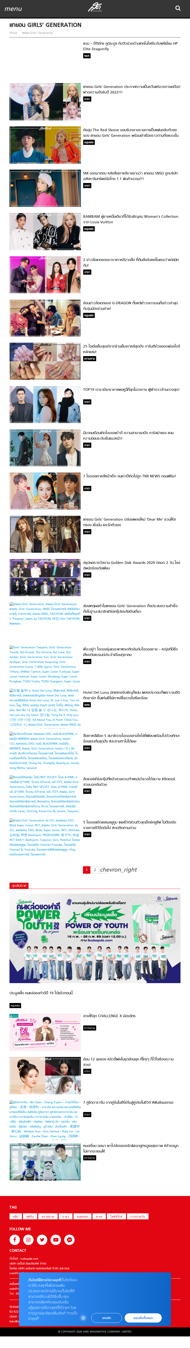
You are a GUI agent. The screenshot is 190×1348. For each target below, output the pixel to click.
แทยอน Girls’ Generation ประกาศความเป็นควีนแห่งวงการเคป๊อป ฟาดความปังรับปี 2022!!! (131, 90)
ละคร (99, 1216)
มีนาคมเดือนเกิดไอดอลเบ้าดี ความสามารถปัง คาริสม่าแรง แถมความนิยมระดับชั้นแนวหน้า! (128, 436)
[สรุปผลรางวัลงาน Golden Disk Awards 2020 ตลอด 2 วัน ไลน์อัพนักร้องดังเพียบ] (45, 595)
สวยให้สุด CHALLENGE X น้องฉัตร (109, 1016)
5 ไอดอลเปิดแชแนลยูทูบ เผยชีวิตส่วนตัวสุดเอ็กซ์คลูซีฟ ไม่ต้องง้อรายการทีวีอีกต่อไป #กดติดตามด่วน (129, 825)
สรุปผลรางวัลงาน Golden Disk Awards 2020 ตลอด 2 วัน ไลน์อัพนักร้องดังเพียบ (131, 566)
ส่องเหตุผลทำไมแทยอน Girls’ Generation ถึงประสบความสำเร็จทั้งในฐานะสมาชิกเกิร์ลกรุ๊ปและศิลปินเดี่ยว (130, 609)
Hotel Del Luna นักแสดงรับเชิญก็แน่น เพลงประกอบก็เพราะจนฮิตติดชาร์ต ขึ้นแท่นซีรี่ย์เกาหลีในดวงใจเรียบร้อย (131, 695)
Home (14, 33)
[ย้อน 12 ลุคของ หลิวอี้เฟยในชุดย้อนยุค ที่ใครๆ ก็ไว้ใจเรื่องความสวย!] (45, 1093)
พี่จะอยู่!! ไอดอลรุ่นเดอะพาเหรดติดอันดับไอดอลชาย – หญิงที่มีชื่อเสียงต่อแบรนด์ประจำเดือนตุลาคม (130, 652)
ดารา (65, 1216)
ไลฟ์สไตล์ (116, 1216)
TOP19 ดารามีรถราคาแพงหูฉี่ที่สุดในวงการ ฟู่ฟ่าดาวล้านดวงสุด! (131, 390)
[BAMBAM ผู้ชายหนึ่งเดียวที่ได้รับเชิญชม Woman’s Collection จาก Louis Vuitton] (45, 249)
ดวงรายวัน (137, 1216)
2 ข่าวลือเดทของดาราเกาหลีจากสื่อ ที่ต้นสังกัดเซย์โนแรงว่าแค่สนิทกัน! (131, 263)
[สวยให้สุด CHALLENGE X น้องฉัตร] (45, 1050)
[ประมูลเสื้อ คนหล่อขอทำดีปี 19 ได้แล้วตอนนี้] (95, 982)
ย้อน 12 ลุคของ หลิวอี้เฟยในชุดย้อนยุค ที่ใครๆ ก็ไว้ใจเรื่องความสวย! (128, 1062)
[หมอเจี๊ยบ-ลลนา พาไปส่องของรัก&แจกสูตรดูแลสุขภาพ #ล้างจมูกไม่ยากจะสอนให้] (45, 1180)
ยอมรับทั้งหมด (143, 1318)
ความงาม (48, 1216)
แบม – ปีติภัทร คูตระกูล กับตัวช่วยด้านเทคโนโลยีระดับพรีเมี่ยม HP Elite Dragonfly (130, 46)
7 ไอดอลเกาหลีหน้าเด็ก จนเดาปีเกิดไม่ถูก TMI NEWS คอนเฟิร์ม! (129, 476)
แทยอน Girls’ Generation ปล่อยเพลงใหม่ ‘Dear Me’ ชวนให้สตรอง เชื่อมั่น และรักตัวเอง (129, 522)
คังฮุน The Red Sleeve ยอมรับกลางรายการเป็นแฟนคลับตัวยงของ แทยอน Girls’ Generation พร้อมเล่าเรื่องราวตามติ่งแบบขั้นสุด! (130, 135)
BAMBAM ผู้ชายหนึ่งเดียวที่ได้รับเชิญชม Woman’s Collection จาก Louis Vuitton (130, 219)
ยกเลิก (106, 1318)
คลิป (16, 1216)
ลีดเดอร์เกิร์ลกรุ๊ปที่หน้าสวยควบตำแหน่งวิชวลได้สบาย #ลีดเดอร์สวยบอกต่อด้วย (129, 782)
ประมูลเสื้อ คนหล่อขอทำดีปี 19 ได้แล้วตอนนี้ (41, 993)
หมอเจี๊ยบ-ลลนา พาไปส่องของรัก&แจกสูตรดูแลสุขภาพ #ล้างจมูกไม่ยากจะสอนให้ (130, 1149)
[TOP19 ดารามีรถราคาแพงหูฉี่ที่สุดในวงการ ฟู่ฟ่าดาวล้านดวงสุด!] (45, 422)
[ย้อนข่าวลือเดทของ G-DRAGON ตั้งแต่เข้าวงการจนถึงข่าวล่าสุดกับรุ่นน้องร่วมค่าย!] (45, 336)
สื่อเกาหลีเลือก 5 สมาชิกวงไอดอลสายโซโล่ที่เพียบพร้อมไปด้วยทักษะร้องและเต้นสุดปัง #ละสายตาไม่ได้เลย (131, 739)
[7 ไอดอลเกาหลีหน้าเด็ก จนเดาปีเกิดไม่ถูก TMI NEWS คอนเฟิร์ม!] (45, 509)
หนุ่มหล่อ (82, 1216)
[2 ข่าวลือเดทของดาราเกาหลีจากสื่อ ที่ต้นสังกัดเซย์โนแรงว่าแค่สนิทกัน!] (45, 292)
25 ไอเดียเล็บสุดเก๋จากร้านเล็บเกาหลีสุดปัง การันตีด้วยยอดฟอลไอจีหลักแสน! (131, 349)
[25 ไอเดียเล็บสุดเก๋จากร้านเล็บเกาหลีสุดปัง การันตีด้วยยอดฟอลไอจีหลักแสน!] (45, 379)
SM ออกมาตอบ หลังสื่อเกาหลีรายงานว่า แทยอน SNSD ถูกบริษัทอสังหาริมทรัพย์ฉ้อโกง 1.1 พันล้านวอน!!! (130, 176)
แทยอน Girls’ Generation (37, 33)
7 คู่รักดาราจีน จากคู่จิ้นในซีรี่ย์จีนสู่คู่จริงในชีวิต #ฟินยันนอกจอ (128, 1103)
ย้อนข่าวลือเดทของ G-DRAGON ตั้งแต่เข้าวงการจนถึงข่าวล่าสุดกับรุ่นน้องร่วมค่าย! (130, 306)
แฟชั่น (30, 1216)
